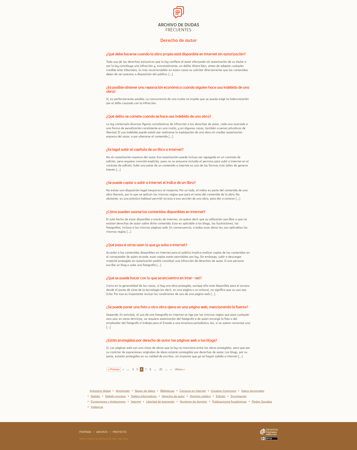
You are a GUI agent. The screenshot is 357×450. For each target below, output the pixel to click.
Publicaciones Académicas (229, 401)
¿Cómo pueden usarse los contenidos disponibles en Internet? (155, 212)
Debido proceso (115, 396)
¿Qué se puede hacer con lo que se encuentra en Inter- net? (154, 278)
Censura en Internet (193, 390)
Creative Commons (223, 390)
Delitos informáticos (144, 396)
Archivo (102, 432)
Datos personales (252, 390)
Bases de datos (145, 390)
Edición (220, 396)
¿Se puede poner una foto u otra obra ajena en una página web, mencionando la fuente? (177, 307)
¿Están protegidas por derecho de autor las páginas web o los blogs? (161, 340)
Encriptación (239, 396)
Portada (85, 432)
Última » (180, 369)
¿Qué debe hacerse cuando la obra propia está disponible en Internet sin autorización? (176, 54)
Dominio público (200, 396)
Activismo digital (100, 390)
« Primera (113, 369)
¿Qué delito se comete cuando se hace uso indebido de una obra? (158, 116)
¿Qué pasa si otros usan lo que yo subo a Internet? (146, 245)
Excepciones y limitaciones (108, 401)
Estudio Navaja (94, 439)
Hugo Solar (123, 439)
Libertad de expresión (160, 401)
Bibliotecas (167, 390)
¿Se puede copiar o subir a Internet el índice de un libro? (151, 182)
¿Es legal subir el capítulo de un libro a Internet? (144, 149)
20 (160, 369)
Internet (136, 401)
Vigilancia (97, 407)
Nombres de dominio (193, 401)
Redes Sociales (262, 401)
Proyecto (119, 432)
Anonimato (123, 390)
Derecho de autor (173, 396)
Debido (95, 396)
